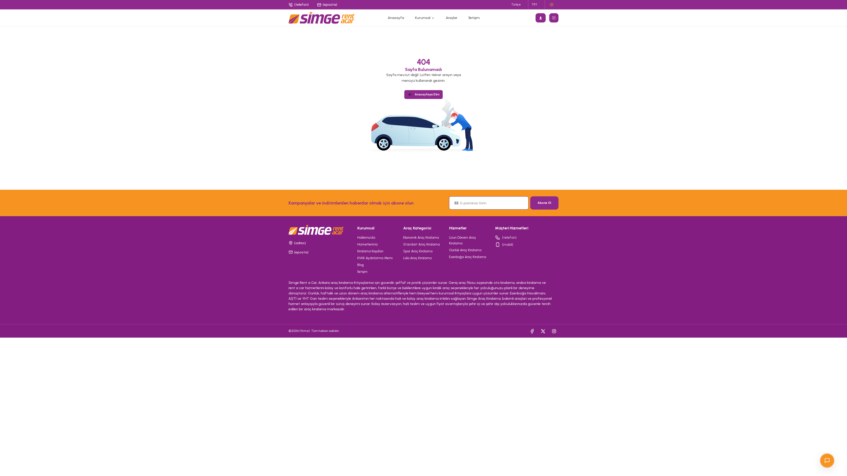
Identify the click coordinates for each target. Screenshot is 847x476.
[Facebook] (532, 331)
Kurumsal (423, 18)
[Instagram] (554, 331)
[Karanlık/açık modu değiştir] (551, 4)
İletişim (474, 18)
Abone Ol (544, 203)
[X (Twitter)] (543, 331)
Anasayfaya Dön (427, 94)
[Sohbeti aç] (827, 460)
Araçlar (451, 18)
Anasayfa (396, 18)
